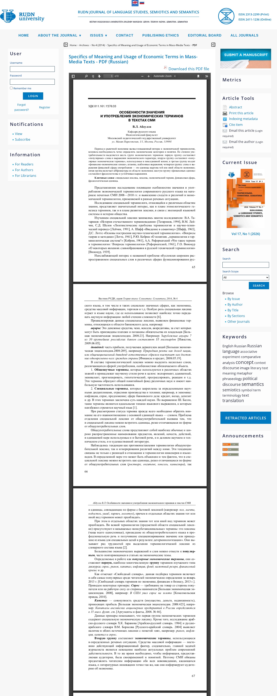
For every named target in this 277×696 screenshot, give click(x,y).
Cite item (236, 124)
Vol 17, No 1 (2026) (246, 234)
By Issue (234, 299)
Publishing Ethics (160, 35)
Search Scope (230, 271)
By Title (233, 310)
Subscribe (22, 139)
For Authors (24, 170)
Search (226, 258)
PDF (194, 45)
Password (16, 75)
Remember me (22, 88)
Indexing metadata (243, 119)
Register (44, 107)
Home (23, 35)
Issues (96, 35)
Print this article (241, 113)
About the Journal (57, 35)
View (18, 134)
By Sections (236, 316)
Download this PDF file (189, 68)
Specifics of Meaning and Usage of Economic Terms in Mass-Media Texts (148, 45)
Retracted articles (245, 417)
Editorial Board (205, 35)
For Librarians (25, 175)
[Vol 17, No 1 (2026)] (246, 226)
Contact (124, 35)
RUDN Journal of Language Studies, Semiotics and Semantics (138, 16)
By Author (235, 304)
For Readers (24, 164)
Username (16, 63)
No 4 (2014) (98, 45)
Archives (84, 45)
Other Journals (239, 321)
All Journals (245, 35)
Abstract (235, 107)
